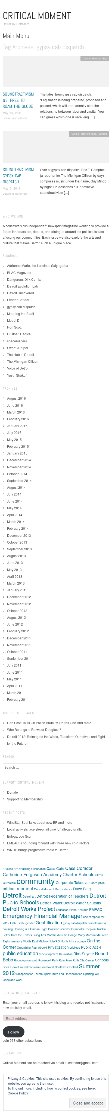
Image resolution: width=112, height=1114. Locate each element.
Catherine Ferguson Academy (32, 874)
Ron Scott (14, 327)
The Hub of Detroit (20, 354)
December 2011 (19, 638)
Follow (13, 1031)
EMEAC (95, 909)
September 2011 (19, 658)
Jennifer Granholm (72, 929)
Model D (13, 320)
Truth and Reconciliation (66, 974)
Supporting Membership (25, 799)
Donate (12, 792)
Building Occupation (33, 869)
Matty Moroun (87, 935)
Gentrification (49, 922)
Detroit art (29, 896)
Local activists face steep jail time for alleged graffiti (44, 829)
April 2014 (14, 514)
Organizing (24, 947)
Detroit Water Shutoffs (82, 902)
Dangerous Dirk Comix (24, 279)
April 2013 (14, 576)
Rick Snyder (83, 953)
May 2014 (14, 508)
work (19, 980)
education (62, 910)
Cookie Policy (18, 1093)
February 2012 (18, 631)
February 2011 (18, 699)
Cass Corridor (78, 868)
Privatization (58, 947)
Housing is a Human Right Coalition (36, 929)
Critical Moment (37, 16)
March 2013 (16, 583)
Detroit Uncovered (20, 293)
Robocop (20, 960)
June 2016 (15, 405)
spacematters (17, 341)
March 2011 (16, 692)
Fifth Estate (17, 923)
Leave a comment (15, 118)
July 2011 (14, 665)
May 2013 (14, 569)
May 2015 (14, 439)
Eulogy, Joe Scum (20, 836)
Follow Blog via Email (22, 993)
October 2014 (17, 473)
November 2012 (19, 603)
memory (16, 941)
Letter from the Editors (17, 935)
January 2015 (17, 453)
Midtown (44, 941)
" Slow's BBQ (11, 869)
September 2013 (19, 549)
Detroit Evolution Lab (22, 286)
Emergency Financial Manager (42, 915)
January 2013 (17, 590)
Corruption (98, 883)
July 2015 (14, 432)
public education (20, 953)
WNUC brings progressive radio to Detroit (37, 849)
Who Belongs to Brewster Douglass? (34, 729)
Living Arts (39, 935)
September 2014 (19, 480)
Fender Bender (18, 299)
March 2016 (16, 412)
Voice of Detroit (18, 368)
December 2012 (19, 596)
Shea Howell (11, 967)
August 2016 (16, 398)
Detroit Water (51, 902)
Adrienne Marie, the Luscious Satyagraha (37, 265)
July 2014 (14, 494)
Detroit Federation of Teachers (62, 896)
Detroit (12, 895)
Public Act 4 (91, 947)
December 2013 (19, 535)
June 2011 (15, 672)
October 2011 (17, 651)
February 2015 (18, 446)
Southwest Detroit (66, 967)
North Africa (68, 941)
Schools (102, 133)
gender (30, 923)
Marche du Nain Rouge (62, 935)
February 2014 (18, 528)
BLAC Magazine (19, 272)
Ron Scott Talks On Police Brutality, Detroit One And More (49, 722)
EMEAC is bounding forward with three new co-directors (48, 843)
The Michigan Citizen (22, 361)
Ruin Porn (65, 960)
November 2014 (19, 467)
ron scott (32, 960)
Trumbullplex (42, 974)
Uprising (88, 974)
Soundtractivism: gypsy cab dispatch (19, 176)
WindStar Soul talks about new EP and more (39, 822)
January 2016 (17, 425)
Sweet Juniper (17, 347)
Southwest (47, 967)
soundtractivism (30, 967)
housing (8, 929)
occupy (81, 941)
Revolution (66, 954)
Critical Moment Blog (95, 58)
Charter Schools (78, 874)
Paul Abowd (39, 947)
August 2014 (16, 487)
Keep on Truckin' (95, 929)
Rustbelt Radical (19, 334)
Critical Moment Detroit (49, 889)
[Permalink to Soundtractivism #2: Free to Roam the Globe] (56, 73)
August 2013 (16, 555)
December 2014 (19, 459)
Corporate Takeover (73, 882)
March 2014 (16, 521)
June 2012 (15, 624)
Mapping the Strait (20, 313)
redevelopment (48, 954)
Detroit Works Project (29, 909)
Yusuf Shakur (17, 375)
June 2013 (15, 562)
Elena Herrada (78, 910)
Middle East (30, 941)
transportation (24, 974)
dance (68, 889)
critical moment (18, 888)
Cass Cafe (55, 868)
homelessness (97, 923)
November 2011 (19, 644)
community (36, 880)
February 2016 (18, 418)
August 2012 (16, 617)
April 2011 (14, 685)
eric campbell (91, 917)
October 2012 (17, 610)
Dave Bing (82, 888)
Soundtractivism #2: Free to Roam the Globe (18, 100)
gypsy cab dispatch (21, 306)
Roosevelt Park (48, 960)
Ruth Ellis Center (83, 960)
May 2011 (14, 679)
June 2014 (15, 501)
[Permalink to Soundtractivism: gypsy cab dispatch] (56, 148)
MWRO (55, 941)
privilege (75, 947)
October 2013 (17, 542)
